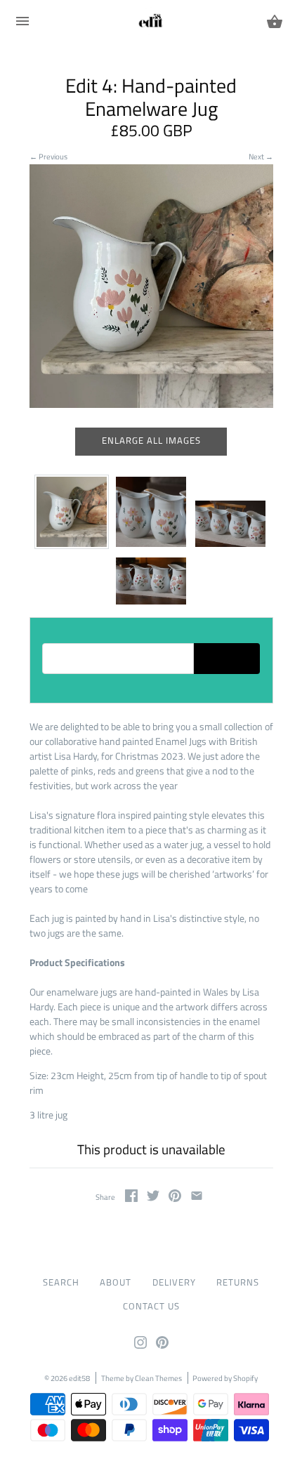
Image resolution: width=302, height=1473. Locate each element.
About (115, 1282)
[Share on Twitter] (153, 1198)
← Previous (48, 156)
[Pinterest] (162, 1345)
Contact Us (151, 1306)
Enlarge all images (151, 440)
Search (61, 1282)
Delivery (174, 1282)
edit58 (79, 1378)
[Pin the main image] (175, 1198)
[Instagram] (140, 1345)
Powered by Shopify (225, 1378)
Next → (261, 156)
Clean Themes (158, 1378)
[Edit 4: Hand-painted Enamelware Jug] (71, 512)
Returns (237, 1282)
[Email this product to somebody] (196, 1198)
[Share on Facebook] (131, 1198)
